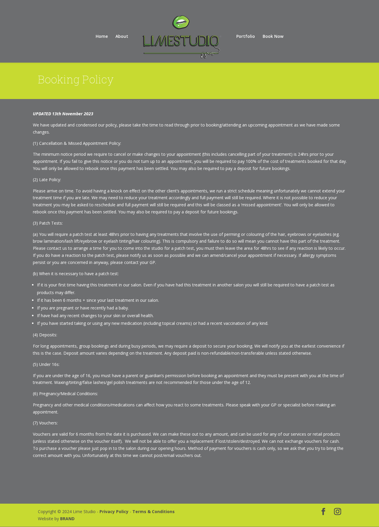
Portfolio (245, 36)
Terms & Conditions (153, 511)
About (121, 36)
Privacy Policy (114, 511)
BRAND (67, 518)
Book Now (273, 36)
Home (102, 36)
